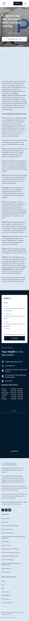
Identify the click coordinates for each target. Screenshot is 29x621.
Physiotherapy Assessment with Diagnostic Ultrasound (13, 537)
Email (6, 318)
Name (6, 303)
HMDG (12, 617)
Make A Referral (6, 595)
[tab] (14, 410)
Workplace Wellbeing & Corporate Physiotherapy (11, 564)
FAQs (3, 588)
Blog (3, 584)
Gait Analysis (5, 522)
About (3, 581)
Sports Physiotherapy (7, 559)
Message (7, 326)
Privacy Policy (5, 599)
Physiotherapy (5, 518)
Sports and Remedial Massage (10, 525)
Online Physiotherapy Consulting (11, 552)
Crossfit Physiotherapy (8, 533)
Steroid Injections (6, 572)
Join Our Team (6, 592)
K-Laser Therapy (6, 545)
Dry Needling (5, 541)
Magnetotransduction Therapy (10, 549)
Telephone (8, 310)
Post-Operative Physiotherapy (10, 556)
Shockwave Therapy (7, 529)
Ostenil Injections (6, 568)
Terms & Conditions (7, 602)
